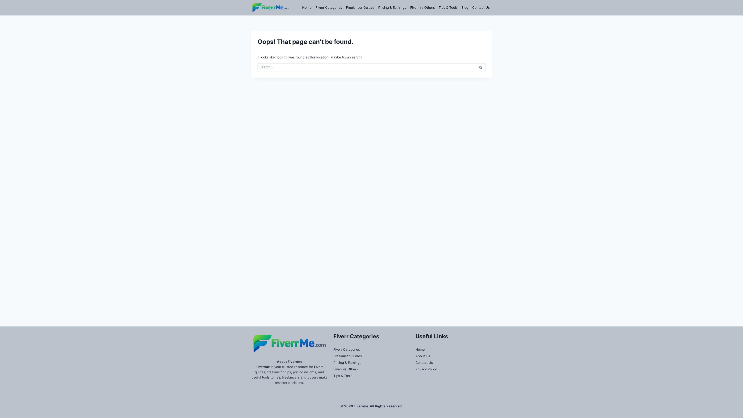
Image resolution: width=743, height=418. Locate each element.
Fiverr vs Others (422, 7)
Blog (464, 7)
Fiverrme (263, 367)
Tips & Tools (448, 7)
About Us (422, 356)
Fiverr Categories (329, 7)
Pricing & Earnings (392, 7)
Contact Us (481, 7)
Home (307, 7)
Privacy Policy (426, 369)
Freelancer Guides (360, 7)
